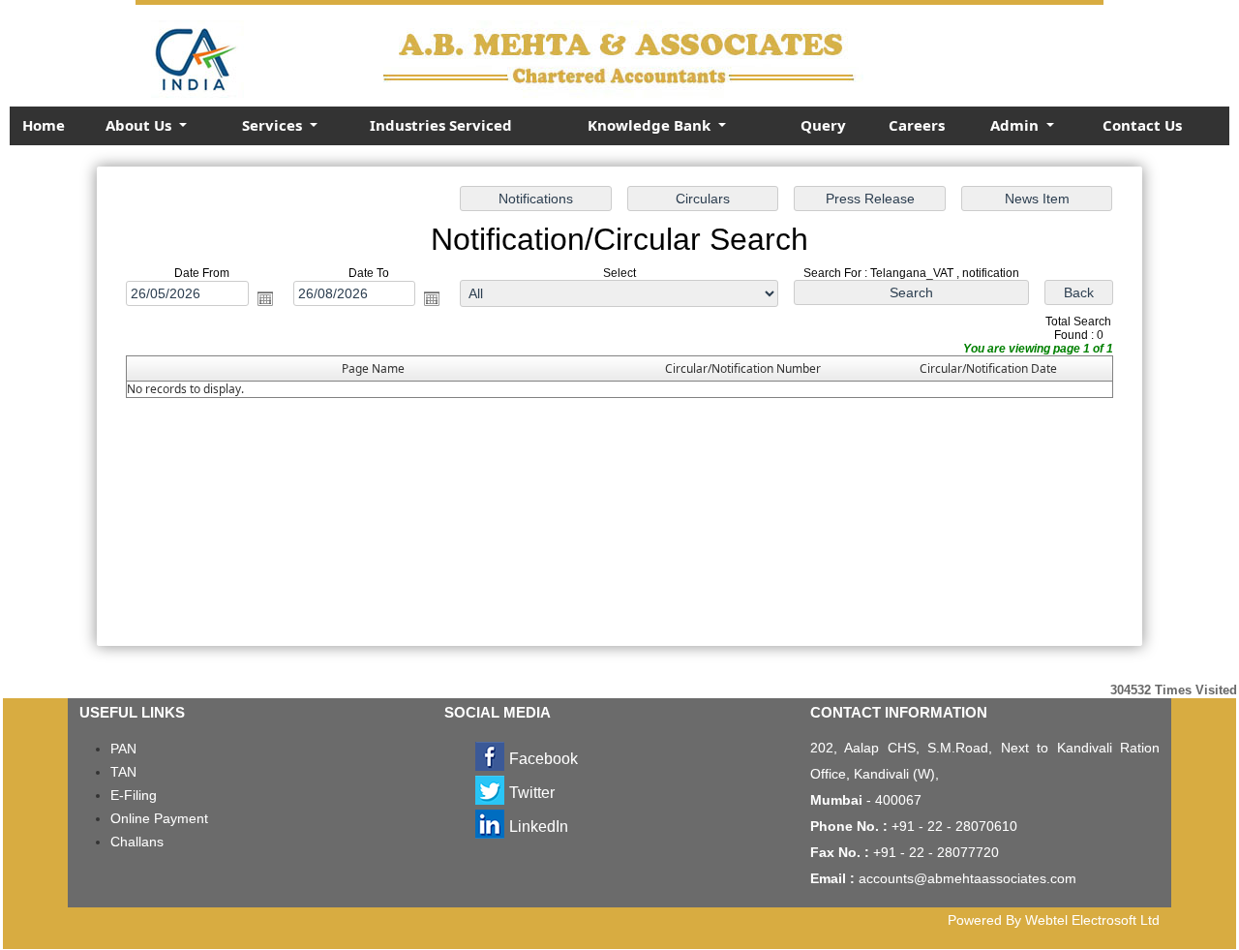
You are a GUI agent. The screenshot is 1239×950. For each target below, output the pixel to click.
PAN (123, 748)
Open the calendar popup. (265, 298)
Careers (917, 125)
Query (823, 125)
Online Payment (159, 818)
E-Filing (133, 795)
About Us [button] (140, 125)
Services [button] (274, 125)
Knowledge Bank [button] (651, 125)
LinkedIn (538, 826)
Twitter (532, 792)
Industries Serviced (441, 125)
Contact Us (1142, 125)
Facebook (543, 759)
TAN (123, 772)
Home (43, 125)
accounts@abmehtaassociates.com (967, 878)
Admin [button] (1016, 125)
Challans (137, 841)
